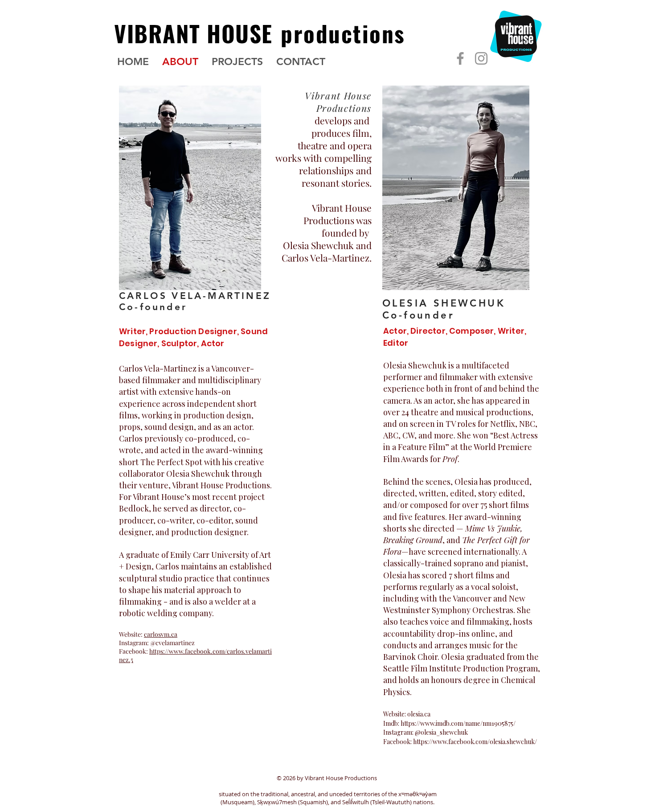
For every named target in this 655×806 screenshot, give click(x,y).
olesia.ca (418, 714)
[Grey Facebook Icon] (460, 58)
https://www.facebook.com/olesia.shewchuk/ (475, 741)
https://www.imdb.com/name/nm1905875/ (458, 723)
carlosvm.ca (160, 634)
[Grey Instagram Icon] (481, 58)
